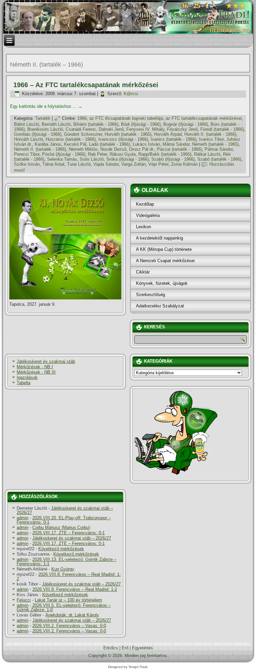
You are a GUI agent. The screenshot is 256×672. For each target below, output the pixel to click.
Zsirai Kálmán (184, 164)
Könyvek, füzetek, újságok (162, 283)
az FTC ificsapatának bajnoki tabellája (126, 118)
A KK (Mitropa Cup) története (164, 249)
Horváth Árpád (168, 134)
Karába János (48, 144)
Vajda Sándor (106, 164)
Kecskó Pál (75, 144)
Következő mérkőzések (61, 548)
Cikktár (143, 271)
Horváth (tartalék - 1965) (128, 134)
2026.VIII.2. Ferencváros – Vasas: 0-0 (69, 625)
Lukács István (146, 144)
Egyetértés (142, 647)
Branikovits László (45, 129)
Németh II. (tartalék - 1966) (40, 149)
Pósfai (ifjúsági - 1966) (63, 154)
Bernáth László (56, 124)
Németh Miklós (83, 149)
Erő (125, 647)
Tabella (23, 382)
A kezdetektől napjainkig (159, 238)
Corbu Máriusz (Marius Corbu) (61, 527)
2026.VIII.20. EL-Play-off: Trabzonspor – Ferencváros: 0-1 (64, 520)
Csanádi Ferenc (81, 129)
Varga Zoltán (133, 164)
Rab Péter (97, 154)
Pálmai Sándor (219, 149)
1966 (82, 118)
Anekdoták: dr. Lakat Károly (72, 614)
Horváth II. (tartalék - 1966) (210, 134)
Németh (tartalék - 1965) (215, 144)
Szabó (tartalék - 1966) (219, 159)
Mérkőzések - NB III (36, 372)
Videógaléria (148, 215)
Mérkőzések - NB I (35, 366)
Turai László (79, 164)
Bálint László (26, 124)
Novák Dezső (113, 149)
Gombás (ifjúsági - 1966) (37, 134)
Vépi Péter (158, 164)
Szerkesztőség (150, 294)
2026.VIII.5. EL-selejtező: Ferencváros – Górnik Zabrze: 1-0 (64, 607)
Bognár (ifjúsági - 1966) (185, 124)
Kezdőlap (145, 204)
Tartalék (42, 118)
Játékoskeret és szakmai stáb (46, 361)
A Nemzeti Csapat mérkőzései (165, 260)
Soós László (92, 159)
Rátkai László (207, 154)
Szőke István (27, 164)
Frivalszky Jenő (182, 129)
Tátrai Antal (53, 164)
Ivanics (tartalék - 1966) (173, 139)
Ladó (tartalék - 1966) (109, 144)
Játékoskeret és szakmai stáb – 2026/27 (65, 510)
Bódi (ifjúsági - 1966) (141, 124)
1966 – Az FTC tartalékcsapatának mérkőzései (85, 84)
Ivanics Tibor (211, 139)
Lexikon (143, 226)
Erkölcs (110, 647)
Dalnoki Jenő (111, 129)
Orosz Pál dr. (141, 149)
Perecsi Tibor (26, 154)
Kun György (62, 569)
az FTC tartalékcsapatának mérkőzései (204, 118)
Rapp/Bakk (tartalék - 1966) (164, 154)
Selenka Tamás (62, 159)
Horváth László (28, 139)
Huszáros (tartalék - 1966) (71, 139)
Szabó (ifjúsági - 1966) (173, 159)
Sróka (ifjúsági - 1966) (127, 159)
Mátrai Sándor (176, 144)
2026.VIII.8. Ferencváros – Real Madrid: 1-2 (69, 576)
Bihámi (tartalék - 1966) (95, 124)
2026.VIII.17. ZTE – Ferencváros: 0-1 (68, 532)
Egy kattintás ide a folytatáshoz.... (46, 106)
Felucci (24, 599)
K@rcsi (131, 93)
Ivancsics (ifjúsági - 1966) (123, 139)
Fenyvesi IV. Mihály (145, 129)
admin (22, 517)
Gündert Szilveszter (83, 134)
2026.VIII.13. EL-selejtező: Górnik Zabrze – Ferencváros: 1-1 (66, 561)
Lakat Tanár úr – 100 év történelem (68, 599)
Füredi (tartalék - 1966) (222, 129)
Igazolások (27, 377)
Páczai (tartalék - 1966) (179, 149)
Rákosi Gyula (123, 154)
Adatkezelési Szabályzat (160, 305)
